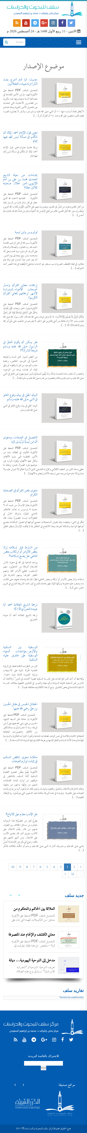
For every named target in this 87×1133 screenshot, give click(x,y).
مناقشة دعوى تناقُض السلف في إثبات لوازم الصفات (20, 759)
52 (72, 874)
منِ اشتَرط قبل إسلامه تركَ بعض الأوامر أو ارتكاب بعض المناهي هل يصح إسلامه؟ (20, 552)
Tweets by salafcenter (71, 997)
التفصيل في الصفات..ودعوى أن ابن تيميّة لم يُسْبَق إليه (20, 439)
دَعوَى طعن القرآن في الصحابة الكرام (20, 492)
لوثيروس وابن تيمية (26, 232)
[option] (43, 914)
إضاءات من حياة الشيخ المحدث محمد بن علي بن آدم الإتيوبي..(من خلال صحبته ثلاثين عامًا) (20, 181)
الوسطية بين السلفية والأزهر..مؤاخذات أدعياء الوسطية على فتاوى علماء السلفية (20, 653)
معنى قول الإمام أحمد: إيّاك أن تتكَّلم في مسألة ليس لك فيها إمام (20, 137)
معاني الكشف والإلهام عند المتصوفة (31, 935)
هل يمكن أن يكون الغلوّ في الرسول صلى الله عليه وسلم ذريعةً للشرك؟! (20, 346)
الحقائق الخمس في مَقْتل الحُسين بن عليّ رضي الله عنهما (20, 706)
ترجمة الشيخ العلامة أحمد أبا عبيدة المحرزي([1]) (20, 607)
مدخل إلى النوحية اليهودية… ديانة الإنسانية (32, 964)
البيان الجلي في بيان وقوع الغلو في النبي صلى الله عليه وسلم (20, 397)
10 (12, 867)
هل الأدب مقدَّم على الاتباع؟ (21, 814)
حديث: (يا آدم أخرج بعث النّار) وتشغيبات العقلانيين (20, 82)
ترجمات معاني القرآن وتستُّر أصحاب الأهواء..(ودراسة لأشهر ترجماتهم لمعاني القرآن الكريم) (20, 291)
